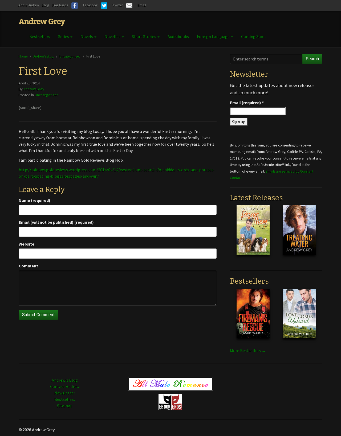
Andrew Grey (33, 89)
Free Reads (60, 5)
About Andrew (29, 5)
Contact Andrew (64, 386)
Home (23, 56)
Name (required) (34, 200)
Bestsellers (39, 36)
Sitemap (64, 405)
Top (328, 423)
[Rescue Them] (253, 234)
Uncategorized (69, 56)
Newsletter (64, 393)
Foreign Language (213, 36)
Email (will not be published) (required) (56, 222)
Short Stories (144, 36)
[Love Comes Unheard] (299, 317)
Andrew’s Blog (43, 56)
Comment (28, 265)
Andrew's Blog (65, 380)
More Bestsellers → (248, 350)
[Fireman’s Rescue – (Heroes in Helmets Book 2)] (253, 317)
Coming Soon (253, 36)
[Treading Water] (299, 234)
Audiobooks (178, 36)
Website (26, 244)
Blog (45, 5)
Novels (87, 36)
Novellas (112, 36)
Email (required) (247, 102)
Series (64, 36)
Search (312, 58)
